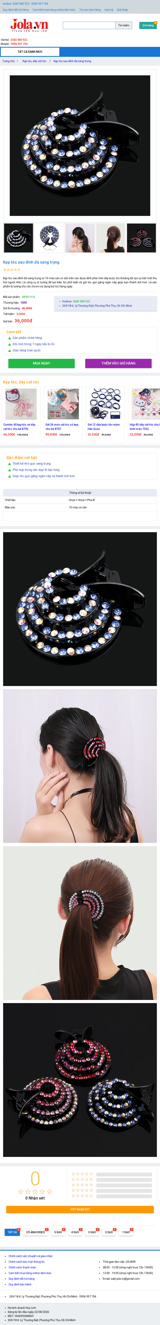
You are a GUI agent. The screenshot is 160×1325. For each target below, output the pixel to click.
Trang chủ (10, 61)
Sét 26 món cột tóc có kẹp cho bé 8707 (19, 426)
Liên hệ (109, 9)
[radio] (20, 1191)
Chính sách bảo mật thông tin (26, 1261)
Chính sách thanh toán (22, 1267)
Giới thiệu (122, 9)
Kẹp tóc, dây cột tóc (34, 61)
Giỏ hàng (148, 25)
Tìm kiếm (123, 25)
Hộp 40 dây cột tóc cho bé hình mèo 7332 (104, 426)
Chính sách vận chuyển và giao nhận (31, 1256)
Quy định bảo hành (20, 1284)
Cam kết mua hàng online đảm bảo (54, 9)
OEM (24, 302)
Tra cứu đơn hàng (90, 9)
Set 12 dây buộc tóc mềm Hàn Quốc (61, 426)
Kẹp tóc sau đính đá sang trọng (72, 61)
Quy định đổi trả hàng (16, 9)
